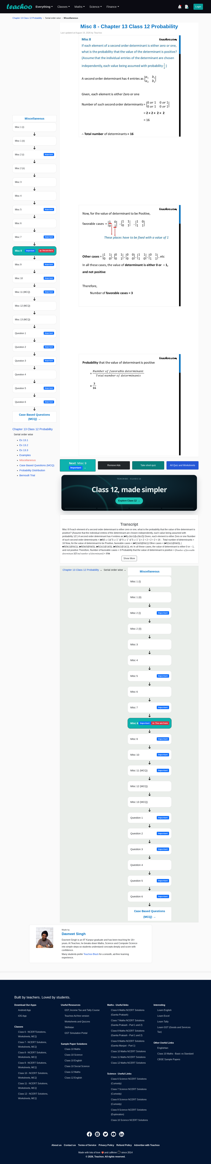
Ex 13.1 (23, 440)
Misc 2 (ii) (20, 168)
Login (198, 6)
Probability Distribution (32, 470)
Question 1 (34, 333)
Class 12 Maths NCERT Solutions (128, 1063)
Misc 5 (34, 209)
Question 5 (34, 388)
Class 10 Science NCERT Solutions (129, 1120)
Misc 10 (34, 278)
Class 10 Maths (72, 1049)
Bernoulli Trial (27, 475)
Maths (78, 6)
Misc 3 (18, 182)
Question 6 (34, 402)
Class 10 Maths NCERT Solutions (128, 1051)
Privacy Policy (106, 1145)
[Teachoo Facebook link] (90, 1134)
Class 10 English (73, 1060)
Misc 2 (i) (34, 154)
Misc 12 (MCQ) (22, 306)
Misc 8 (34, 251)
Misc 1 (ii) (20, 141)
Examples (25, 455)
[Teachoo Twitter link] (106, 1134)
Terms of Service (87, 1145)
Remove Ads (113, 465)
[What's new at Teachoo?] (179, 6)
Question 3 (34, 361)
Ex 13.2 (23, 445)
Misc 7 (34, 237)
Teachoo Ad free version (77, 1016)
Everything (43, 6)
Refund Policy (124, 1145)
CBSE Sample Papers (168, 1059)
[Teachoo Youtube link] (114, 1134)
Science (94, 6)
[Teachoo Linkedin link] (121, 1134)
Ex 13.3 (23, 450)
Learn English (164, 1010)
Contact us (70, 1145)
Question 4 (20, 374)
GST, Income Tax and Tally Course (82, 1010)
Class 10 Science (74, 1055)
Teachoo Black (91, 954)
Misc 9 (34, 264)
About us (57, 1145)
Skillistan (69, 1027)
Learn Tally (163, 1021)
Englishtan (162, 1048)
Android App (24, 1010)
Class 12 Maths (72, 1072)
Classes (62, 6)
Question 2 (34, 347)
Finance (112, 6)
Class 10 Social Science (77, 1066)
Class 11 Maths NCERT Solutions (128, 1057)
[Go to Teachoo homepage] (19, 7)
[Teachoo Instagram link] (98, 1134)
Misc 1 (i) (19, 127)
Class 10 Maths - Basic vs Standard (175, 1053)
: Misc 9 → (77, 465)
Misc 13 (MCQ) (22, 319)
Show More (129, 558)
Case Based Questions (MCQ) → (34, 417)
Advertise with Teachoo (147, 1145)
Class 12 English (73, 1078)
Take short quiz (148, 465)
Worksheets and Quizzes (77, 1021)
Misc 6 (18, 223)
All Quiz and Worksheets (182, 465)
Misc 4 (18, 196)
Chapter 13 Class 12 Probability (27, 18)
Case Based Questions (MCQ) (36, 465)
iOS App (22, 1016)
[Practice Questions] (186, 6)
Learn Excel (163, 1016)
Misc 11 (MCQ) (34, 292)
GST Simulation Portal (76, 1033)
